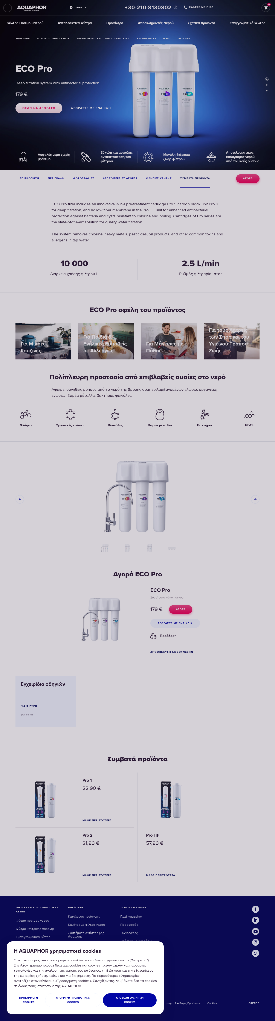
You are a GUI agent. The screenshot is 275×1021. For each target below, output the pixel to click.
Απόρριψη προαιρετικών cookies (73, 1000)
